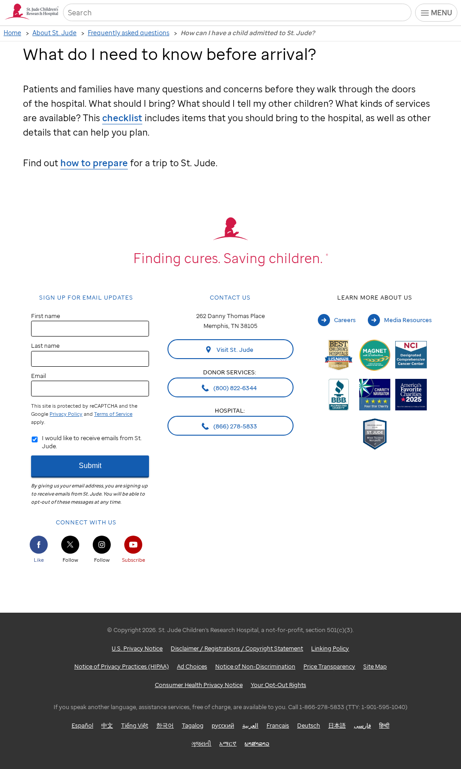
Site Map (375, 666)
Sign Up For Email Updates (86, 297)
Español (82, 725)
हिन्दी (384, 725)
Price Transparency (329, 666)
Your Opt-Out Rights (278, 685)
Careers (345, 320)
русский (223, 725)
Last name (45, 345)
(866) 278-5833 (234, 426)
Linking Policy (330, 648)
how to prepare (94, 163)
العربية (250, 725)
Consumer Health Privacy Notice (199, 685)
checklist (122, 118)
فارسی (362, 725)
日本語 (337, 725)
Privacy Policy (66, 414)
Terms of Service (113, 414)
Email (38, 376)
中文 (107, 725)
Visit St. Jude (234, 350)
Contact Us (230, 297)
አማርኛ (227, 743)
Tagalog (192, 725)
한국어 (165, 725)
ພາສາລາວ (256, 743)
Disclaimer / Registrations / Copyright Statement (237, 648)
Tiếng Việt (134, 725)
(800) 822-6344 (234, 388)
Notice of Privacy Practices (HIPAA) (121, 666)
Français (278, 725)
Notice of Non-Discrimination (255, 666)
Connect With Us (86, 522)
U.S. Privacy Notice (137, 648)
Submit (90, 465)
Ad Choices (192, 666)
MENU (441, 13)
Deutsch (308, 725)
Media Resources (408, 320)
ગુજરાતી (201, 743)
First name (45, 316)
